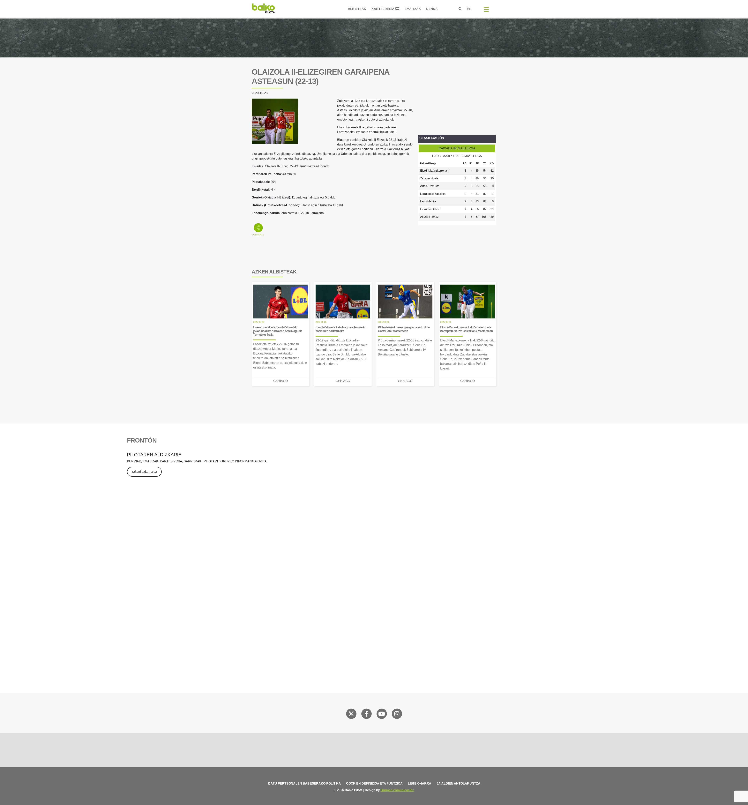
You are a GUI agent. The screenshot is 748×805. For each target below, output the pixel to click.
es (469, 9)
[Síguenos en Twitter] (351, 714)
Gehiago (280, 381)
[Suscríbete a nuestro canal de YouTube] (381, 714)
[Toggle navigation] (486, 9)
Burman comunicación (397, 790)
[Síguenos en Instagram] (396, 714)
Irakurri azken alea (144, 471)
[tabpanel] (457, 190)
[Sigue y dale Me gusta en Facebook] (366, 714)
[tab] (457, 148)
